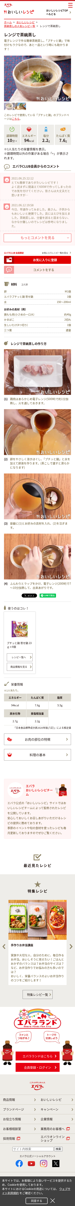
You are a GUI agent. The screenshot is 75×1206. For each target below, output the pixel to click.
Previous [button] (3, 947)
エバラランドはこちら (38, 1056)
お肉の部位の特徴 (37, 739)
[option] (37, 942)
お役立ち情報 (12, 1119)
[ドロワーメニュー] (70, 5)
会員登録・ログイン (37, 1067)
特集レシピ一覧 (37, 994)
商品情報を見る (18, 667)
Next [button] (71, 947)
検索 (58, 1148)
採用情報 (9, 1138)
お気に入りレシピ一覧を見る (55, 252)
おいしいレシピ (51, 1099)
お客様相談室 (12, 1129)
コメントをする (43, 270)
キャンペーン (49, 1109)
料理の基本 (38, 754)
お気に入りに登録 (45, 260)
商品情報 (9, 1099)
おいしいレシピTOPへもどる (57, 12)
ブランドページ (13, 1109)
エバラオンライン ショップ (53, 1138)
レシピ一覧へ (19, 657)
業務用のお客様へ (53, 1129)
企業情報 (47, 1119)
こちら (16, 119)
